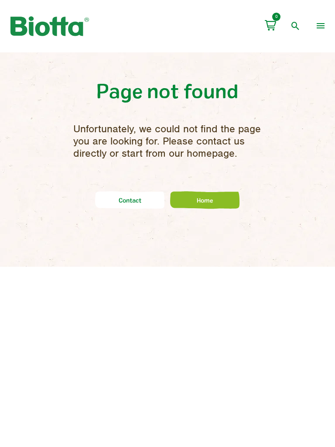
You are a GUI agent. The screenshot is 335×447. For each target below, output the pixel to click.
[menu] (321, 26)
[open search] (295, 26)
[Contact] (130, 207)
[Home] (205, 207)
